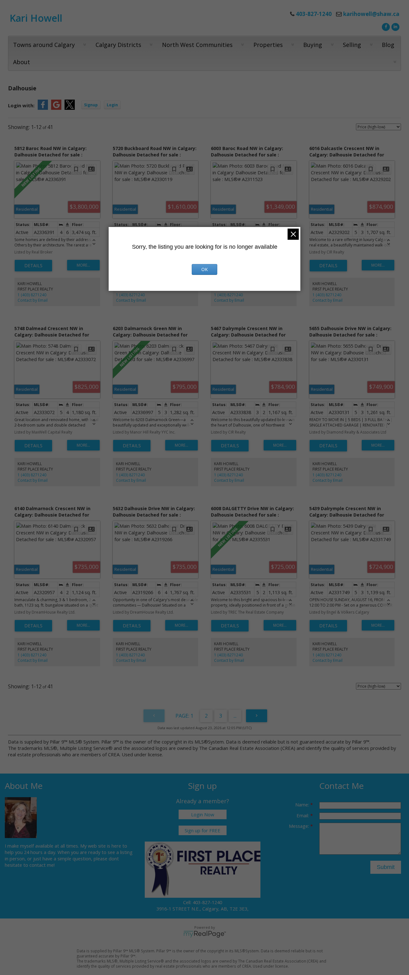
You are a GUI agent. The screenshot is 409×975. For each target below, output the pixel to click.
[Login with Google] (56, 108)
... (235, 715)
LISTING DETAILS (33, 265)
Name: (302, 804)
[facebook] (385, 26)
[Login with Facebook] (43, 108)
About (21, 62)
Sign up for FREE (202, 830)
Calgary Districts (118, 45)
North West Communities (197, 45)
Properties (268, 45)
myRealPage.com (204, 934)
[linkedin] (394, 26)
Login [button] (112, 105)
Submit (386, 867)
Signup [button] (91, 105)
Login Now (202, 814)
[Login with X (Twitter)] (70, 108)
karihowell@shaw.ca (371, 14)
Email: (303, 815)
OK (204, 269)
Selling (352, 45)
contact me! (42, 865)
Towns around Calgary (44, 45)
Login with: (21, 105)
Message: (299, 826)
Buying (312, 45)
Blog (388, 45)
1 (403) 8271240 (32, 295)
